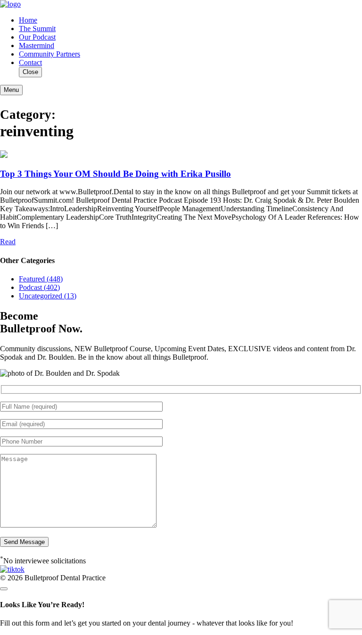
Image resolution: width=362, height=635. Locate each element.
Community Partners (49, 54)
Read (8, 242)
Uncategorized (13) (47, 296)
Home (28, 20)
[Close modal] (4, 588)
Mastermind (36, 45)
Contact (30, 62)
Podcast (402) (39, 287)
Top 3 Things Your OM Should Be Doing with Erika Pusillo (115, 174)
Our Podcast (37, 37)
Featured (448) (41, 279)
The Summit (37, 29)
